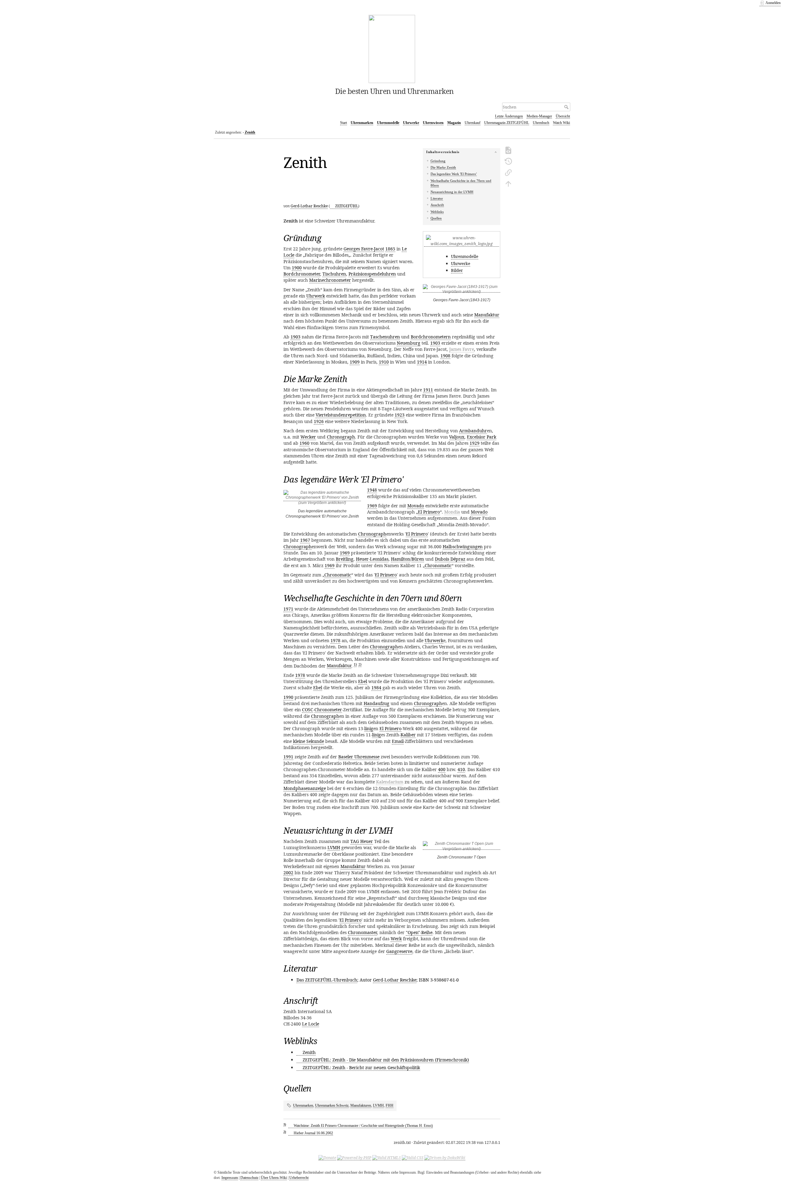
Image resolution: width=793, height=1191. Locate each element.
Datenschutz (249, 1178)
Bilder (457, 270)
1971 (288, 609)
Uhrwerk (315, 296)
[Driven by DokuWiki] (444, 1157)
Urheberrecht (299, 1178)
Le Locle (310, 1024)
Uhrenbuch (541, 123)
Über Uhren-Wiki (274, 1178)
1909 (355, 362)
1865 (390, 249)
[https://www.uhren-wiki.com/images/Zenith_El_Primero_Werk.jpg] (322, 498)
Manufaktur (486, 315)
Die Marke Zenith (443, 167)
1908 (445, 356)
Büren (417, 559)
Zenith (250, 132)
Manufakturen (360, 1105)
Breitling (344, 559)
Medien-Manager (539, 116)
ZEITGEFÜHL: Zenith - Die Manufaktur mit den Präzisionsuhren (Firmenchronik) (386, 1060)
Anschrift (437, 205)
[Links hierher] (508, 172)
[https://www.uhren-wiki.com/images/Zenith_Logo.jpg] (461, 244)
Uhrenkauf (472, 123)
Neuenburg (408, 343)
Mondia (452, 512)
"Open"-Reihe (419, 932)
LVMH (333, 847)
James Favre (461, 349)
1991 (288, 757)
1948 (372, 490)
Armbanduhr (473, 431)
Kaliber (408, 735)
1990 (288, 697)
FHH (389, 1105)
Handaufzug (376, 703)
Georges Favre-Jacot (364, 249)
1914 (422, 362)
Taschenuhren (385, 337)
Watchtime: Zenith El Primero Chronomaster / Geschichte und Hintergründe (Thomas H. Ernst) (363, 1125)
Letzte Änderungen (509, 116)
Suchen (567, 107)
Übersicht (563, 116)
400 (441, 769)
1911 (428, 390)
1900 (297, 268)
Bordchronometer (301, 274)
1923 (400, 415)
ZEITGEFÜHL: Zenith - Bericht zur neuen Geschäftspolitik (361, 1067)
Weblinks (437, 212)
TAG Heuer (361, 841)
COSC (307, 709)
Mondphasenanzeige (304, 788)
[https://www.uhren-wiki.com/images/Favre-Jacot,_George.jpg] (461, 290)
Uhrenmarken (362, 123)
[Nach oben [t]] (508, 183)
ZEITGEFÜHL (346, 206)
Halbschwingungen (463, 546)
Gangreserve (399, 951)
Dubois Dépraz (450, 559)
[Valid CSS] (412, 1157)
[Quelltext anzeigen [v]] (508, 149)
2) (359, 664)
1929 (475, 443)
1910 (384, 362)
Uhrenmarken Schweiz (331, 1105)
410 (461, 769)
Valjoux (456, 437)
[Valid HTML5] (386, 1157)
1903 (295, 337)
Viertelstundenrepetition (341, 415)
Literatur (437, 198)
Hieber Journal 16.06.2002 (313, 1133)
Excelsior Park (481, 437)
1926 (319, 421)
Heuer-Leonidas (372, 559)
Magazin (454, 123)
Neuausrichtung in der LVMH (452, 192)
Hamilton (400, 559)
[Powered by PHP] (354, 1157)
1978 (335, 640)
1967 (305, 540)
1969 (372, 506)
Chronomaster (362, 932)
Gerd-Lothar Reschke (309, 206)
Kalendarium (389, 782)
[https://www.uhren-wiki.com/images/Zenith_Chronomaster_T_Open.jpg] (461, 847)
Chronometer (328, 709)
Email (398, 741)
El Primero (429, 512)
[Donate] (327, 1157)
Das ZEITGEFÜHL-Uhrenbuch (326, 980)
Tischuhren (334, 274)
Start (343, 123)
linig (368, 728)
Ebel (362, 681)
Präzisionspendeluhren (372, 274)
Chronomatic (438, 565)
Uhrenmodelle (388, 123)
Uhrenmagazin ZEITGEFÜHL (506, 123)
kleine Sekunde (308, 741)
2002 (288, 873)
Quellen (436, 218)
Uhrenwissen (433, 123)
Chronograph (341, 437)
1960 (304, 443)
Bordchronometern (431, 337)
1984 (376, 687)
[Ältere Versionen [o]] (508, 160)
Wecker (308, 437)
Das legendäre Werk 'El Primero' (454, 174)
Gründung (438, 161)
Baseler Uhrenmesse (358, 757)
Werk (396, 939)
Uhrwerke (411, 123)
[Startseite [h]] (392, 48)
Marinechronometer (330, 280)
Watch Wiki (561, 123)
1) (355, 664)
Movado (415, 506)
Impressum (229, 1178)
